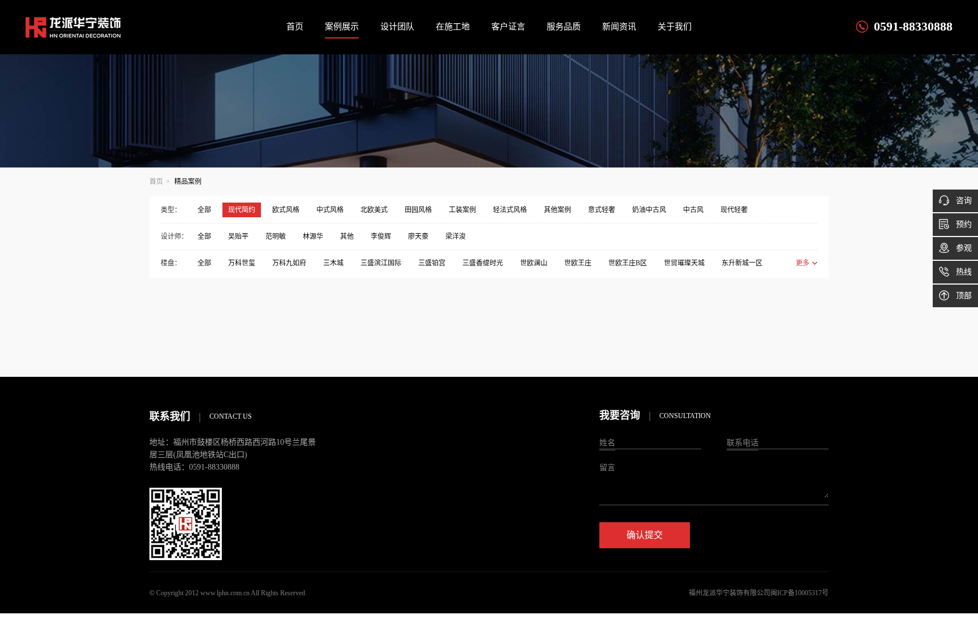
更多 (802, 263)
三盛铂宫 (431, 263)
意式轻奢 (601, 210)
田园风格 (418, 210)
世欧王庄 (577, 263)
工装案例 (462, 210)
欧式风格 (285, 210)
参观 (964, 248)
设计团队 (397, 26)
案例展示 (342, 26)
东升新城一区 (742, 263)
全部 (204, 210)
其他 (347, 236)
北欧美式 (374, 210)
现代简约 (241, 210)
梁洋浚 (455, 236)
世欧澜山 (533, 263)
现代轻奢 (734, 210)
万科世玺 (241, 263)
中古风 (693, 210)
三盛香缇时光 (482, 263)
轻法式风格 (510, 210)
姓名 (607, 442)
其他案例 (557, 210)
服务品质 (564, 26)
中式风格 (330, 210)
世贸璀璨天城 (684, 263)
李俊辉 (381, 236)
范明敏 (275, 236)
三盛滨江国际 (381, 263)
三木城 (333, 263)
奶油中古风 (649, 210)
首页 (294, 26)
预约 (964, 224)
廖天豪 (418, 236)
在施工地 (453, 26)
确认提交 (645, 535)
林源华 (313, 236)
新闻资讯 (619, 26)
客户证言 (508, 26)
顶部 (964, 295)
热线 (964, 272)
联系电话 (742, 442)
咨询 (964, 200)
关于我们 (675, 26)
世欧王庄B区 (627, 263)
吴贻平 (238, 236)
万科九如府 (289, 263)
